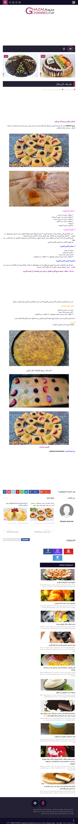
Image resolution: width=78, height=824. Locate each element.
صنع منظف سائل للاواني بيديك (65, 624)
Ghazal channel (49, 523)
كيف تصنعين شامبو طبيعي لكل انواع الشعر (62, 645)
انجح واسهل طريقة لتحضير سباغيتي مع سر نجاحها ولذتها (59, 669)
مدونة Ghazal (70, 126)
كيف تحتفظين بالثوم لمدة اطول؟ (64, 737)
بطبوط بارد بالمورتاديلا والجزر (66, 582)
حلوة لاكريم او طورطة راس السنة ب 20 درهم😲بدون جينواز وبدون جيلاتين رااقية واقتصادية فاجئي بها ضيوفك (57, 71)
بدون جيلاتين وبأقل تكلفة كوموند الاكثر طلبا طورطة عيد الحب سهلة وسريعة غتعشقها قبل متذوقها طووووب (58, 761)
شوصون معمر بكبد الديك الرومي (65, 603)
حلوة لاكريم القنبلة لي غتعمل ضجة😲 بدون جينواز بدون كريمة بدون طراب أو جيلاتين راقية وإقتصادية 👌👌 (57, 714)
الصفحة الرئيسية (57, 89)
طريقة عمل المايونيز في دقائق (65, 692)
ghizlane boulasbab (57, 451)
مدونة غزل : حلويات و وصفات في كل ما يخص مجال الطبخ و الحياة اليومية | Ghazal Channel (36, 823)
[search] (5, 2)
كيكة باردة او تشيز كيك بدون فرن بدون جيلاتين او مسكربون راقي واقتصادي (59, 787)
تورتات (44, 89)
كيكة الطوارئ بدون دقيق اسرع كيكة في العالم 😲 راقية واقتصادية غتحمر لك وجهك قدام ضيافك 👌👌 (20, 71)
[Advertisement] (39, 30)
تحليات (49, 89)
